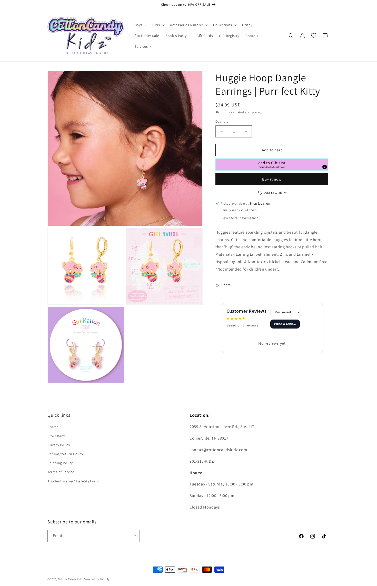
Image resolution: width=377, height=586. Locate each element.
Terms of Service (60, 472)
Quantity (221, 121)
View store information (240, 218)
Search (53, 426)
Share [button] (226, 285)
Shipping (222, 112)
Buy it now (272, 179)
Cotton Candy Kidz (70, 579)
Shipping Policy (60, 463)
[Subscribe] (134, 536)
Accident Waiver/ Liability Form (73, 481)
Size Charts (56, 436)
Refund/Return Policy (65, 454)
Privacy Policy (58, 445)
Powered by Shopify (96, 579)
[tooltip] (324, 167)
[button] (140, 24)
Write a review (285, 324)
